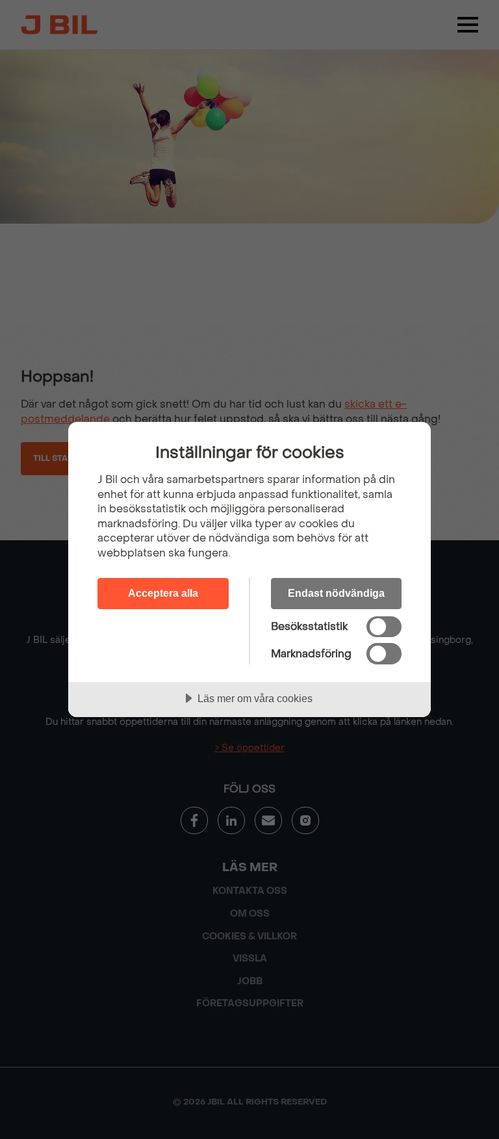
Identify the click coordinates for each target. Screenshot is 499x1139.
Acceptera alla (163, 593)
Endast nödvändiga (336, 593)
